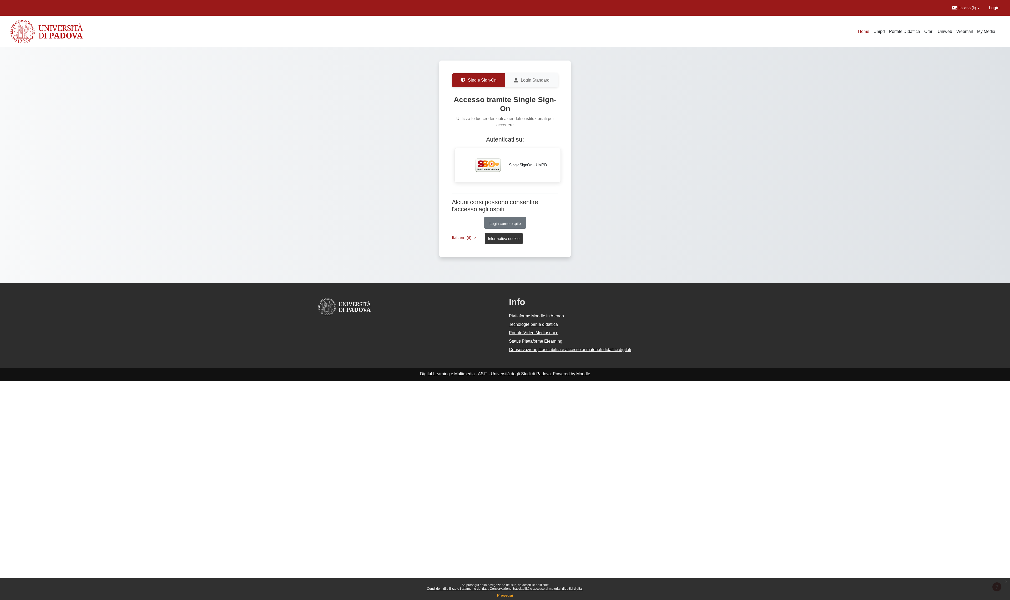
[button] (966, 8)
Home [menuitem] (863, 31)
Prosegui (505, 595)
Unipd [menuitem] (879, 31)
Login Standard (535, 80)
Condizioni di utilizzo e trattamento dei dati (457, 589)
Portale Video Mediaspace (533, 333)
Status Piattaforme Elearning (535, 341)
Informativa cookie (503, 238)
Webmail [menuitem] (964, 31)
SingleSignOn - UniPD (527, 165)
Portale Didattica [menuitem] (904, 31)
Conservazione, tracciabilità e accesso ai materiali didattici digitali (536, 589)
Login (994, 8)
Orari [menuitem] (928, 31)
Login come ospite (505, 223)
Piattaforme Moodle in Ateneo (536, 316)
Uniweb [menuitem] (945, 31)
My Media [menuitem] (986, 31)
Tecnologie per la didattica (533, 324)
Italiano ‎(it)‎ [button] (462, 238)
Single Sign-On (482, 80)
